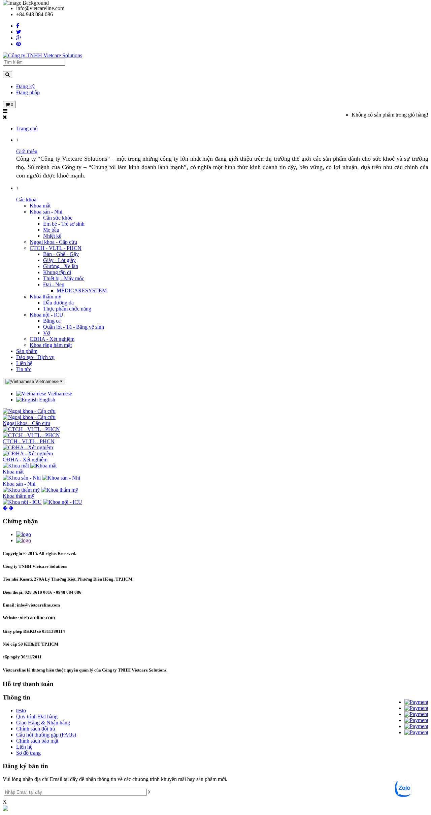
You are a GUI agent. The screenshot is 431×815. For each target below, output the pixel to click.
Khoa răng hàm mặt (51, 345)
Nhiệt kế (52, 236)
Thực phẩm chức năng (67, 309)
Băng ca (52, 321)
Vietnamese (59, 393)
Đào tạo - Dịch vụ (35, 357)
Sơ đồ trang (28, 753)
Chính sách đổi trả (35, 728)
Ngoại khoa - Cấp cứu (53, 242)
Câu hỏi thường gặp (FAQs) (46, 735)
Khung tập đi (57, 272)
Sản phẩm (26, 351)
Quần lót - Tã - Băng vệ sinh (73, 327)
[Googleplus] (18, 38)
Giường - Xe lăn (60, 266)
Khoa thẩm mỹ (45, 296)
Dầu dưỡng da (58, 302)
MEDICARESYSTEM (82, 290)
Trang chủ (27, 128)
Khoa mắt (40, 205)
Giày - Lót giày (59, 260)
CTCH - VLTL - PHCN (55, 248)
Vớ (46, 333)
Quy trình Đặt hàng (37, 716)
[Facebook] (17, 26)
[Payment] (416, 702)
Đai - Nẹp (53, 284)
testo (21, 710)
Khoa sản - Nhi (46, 212)
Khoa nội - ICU (46, 315)
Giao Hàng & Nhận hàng (43, 722)
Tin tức (23, 369)
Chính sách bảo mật (37, 741)
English (46, 399)
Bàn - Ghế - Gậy (61, 254)
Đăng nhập (28, 92)
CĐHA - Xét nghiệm (52, 339)
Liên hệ (24, 363)
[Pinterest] (18, 44)
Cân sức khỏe (57, 218)
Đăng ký (25, 86)
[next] (11, 508)
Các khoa (26, 199)
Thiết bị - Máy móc (63, 278)
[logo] (23, 534)
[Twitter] (18, 32)
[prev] (5, 508)
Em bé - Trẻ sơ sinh (64, 224)
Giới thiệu (26, 151)
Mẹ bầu (51, 230)
